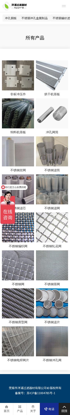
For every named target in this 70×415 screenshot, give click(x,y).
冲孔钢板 (11, 18)
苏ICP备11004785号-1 (41, 393)
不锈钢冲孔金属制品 (34, 18)
